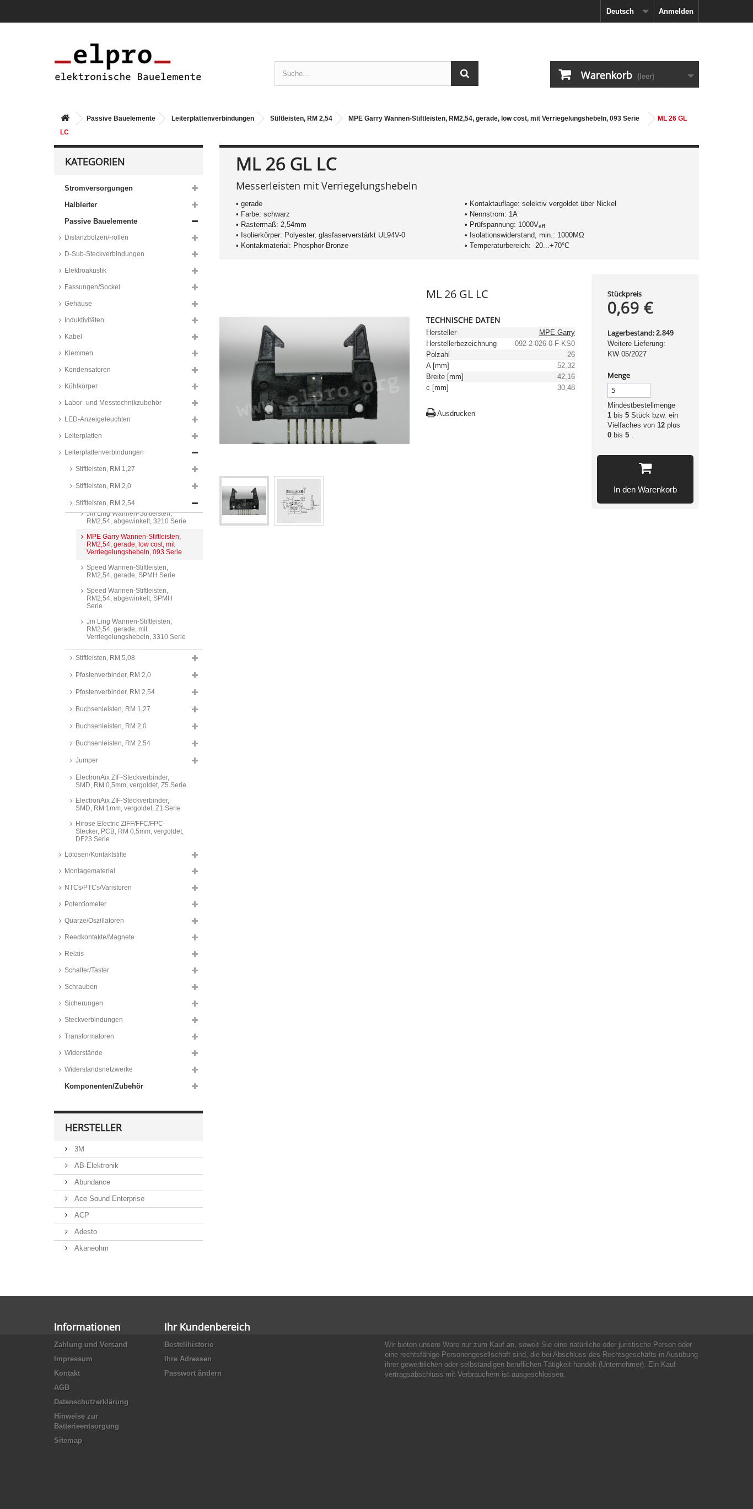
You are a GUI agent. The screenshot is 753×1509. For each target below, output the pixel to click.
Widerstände (83, 1053)
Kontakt (67, 1373)
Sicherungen (83, 1003)
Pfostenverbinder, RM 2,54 (115, 692)
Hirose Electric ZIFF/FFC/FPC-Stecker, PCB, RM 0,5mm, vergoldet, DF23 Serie (130, 831)
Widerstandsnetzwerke (98, 1069)
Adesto (84, 1231)
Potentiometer (85, 904)
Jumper (87, 760)
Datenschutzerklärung (91, 1402)
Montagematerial (89, 871)
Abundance (91, 1182)
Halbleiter (80, 205)
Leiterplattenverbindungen (212, 118)
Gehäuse (78, 303)
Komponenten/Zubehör (103, 1086)
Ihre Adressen (188, 1359)
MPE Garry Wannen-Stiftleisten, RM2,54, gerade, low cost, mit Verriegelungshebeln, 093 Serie (493, 118)
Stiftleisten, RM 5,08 (105, 658)
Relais (74, 954)
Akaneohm (90, 1248)
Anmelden (676, 11)
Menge (618, 375)
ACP (80, 1215)
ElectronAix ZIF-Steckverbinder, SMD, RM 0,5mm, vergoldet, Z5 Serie (131, 781)
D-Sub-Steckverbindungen (104, 254)
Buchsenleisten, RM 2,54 (113, 743)
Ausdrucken (456, 413)
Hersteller (93, 1127)
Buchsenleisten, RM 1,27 (113, 709)
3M (78, 1149)
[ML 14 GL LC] (244, 501)
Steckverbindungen (93, 1020)
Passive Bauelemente (121, 118)
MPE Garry (557, 332)
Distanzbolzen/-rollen (96, 237)
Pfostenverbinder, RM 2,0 (113, 675)
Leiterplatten (83, 436)
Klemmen (78, 353)
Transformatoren (89, 1036)
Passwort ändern (193, 1373)
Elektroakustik (85, 270)
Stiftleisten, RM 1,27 (105, 469)
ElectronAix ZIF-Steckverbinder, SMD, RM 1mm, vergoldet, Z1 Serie (128, 804)
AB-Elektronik (95, 1165)
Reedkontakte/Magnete (99, 937)
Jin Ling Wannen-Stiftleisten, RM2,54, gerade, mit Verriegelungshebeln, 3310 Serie (136, 629)
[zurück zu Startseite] (65, 119)
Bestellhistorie (188, 1344)
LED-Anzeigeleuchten (97, 419)
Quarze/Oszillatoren (94, 920)
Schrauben (81, 987)
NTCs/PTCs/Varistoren (98, 887)
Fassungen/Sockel (92, 287)
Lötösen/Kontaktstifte (95, 854)
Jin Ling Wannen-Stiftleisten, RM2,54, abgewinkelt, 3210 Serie (136, 517)
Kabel (73, 336)
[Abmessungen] (299, 501)
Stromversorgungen (98, 188)
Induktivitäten (84, 320)
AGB (61, 1387)
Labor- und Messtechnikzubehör (113, 403)
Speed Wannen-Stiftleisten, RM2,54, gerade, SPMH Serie (131, 571)
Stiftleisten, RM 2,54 (301, 118)
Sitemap (68, 1440)
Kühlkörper (81, 386)
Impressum (73, 1359)
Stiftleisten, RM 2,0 (103, 486)
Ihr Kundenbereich (207, 1326)
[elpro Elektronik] (156, 61)
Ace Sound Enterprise (108, 1198)
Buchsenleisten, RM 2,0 (111, 726)
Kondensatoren (87, 370)
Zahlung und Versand (90, 1344)
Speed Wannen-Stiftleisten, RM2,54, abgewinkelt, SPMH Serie (130, 598)
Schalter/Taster (86, 970)
